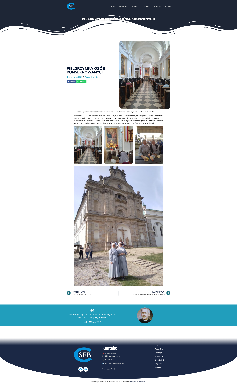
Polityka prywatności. (138, 381)
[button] (71, 81)
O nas (113, 6)
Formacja (134, 6)
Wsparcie (157, 6)
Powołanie (145, 6)
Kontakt (168, 6)
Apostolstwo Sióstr (92, 77)
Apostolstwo (123, 6)
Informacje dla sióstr (109, 369)
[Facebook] (80, 369)
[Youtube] (85, 369)
